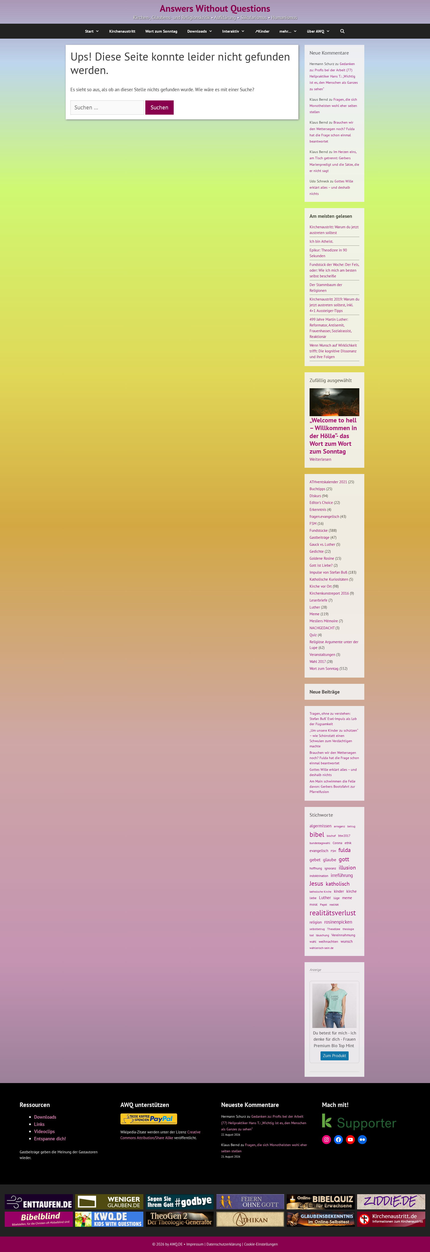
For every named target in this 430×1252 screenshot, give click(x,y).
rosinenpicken (338, 922)
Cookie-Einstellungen (261, 1244)
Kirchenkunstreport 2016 (329, 593)
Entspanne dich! (50, 1138)
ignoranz (330, 868)
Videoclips (44, 1131)
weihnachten (328, 941)
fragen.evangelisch (324, 516)
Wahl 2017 (318, 661)
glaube (329, 859)
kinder (339, 891)
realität (334, 904)
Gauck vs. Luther (322, 544)
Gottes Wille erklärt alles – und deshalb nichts (331, 187)
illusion (347, 867)
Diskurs (315, 495)
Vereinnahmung (343, 935)
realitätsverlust (333, 912)
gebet (315, 859)
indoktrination (319, 876)
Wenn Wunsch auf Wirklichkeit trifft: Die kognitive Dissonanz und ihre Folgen (333, 351)
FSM (313, 523)
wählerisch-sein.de (321, 948)
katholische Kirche (320, 891)
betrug (351, 826)
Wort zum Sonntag (161, 31)
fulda (344, 850)
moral (314, 904)
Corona (337, 843)
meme (347, 897)
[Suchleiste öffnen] (342, 31)
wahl (313, 941)
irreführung (342, 875)
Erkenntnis (318, 509)
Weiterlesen (320, 459)
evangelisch (319, 850)
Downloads (197, 31)
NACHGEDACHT (322, 627)
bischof (331, 836)
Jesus (316, 883)
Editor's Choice (321, 502)
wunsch (347, 941)
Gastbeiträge (319, 537)
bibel (317, 834)
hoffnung (316, 868)
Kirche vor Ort (321, 586)
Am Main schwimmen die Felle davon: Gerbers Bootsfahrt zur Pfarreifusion (332, 786)
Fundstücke (319, 530)
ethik (348, 843)
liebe (313, 898)
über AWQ (315, 31)
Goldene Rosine (322, 558)
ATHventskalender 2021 (328, 481)
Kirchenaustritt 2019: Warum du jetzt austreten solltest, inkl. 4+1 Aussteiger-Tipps (334, 305)
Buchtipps (317, 488)
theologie (348, 929)
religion (316, 922)
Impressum (195, 1244)
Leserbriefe (318, 600)
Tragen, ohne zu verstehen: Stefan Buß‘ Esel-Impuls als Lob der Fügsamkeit (333, 718)
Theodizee (333, 929)
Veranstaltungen (322, 654)
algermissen (320, 826)
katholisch (338, 883)
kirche (351, 891)
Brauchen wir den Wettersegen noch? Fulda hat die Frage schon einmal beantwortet (334, 757)
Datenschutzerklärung (224, 1244)
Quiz (313, 634)
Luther (315, 607)
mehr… (285, 31)
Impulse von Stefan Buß (328, 572)
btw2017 (344, 836)
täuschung (322, 935)
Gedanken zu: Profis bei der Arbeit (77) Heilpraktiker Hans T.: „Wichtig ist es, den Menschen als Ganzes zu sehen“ (334, 76)
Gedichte (317, 551)
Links (39, 1124)
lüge (336, 898)
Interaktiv (230, 31)
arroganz (339, 826)
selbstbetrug (317, 929)
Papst (323, 904)
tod (312, 935)
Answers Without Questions (215, 8)
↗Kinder (262, 31)
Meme (315, 613)
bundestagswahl (320, 843)
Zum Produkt (334, 1055)
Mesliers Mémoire (324, 620)
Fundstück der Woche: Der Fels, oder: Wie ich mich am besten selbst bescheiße (334, 270)
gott (344, 859)
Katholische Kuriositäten (329, 579)
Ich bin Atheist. (321, 241)
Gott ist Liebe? (321, 565)
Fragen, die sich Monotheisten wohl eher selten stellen (333, 105)
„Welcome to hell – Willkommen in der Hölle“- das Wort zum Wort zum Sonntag (333, 435)
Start (89, 31)
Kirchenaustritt (122, 31)
